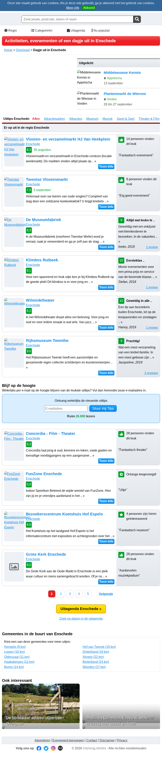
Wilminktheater (40, 300)
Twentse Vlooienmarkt (47, 179)
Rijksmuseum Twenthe (47, 340)
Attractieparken (54, 118)
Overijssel (23, 50)
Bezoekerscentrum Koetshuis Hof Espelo (64, 514)
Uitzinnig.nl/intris (94, 748)
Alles (36, 118)
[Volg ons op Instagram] (53, 748)
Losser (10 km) (14, 651)
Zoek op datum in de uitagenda (81, 618)
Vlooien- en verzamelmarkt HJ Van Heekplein (68, 139)
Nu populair (101, 30)
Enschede (33, 144)
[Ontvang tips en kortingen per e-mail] (60, 748)
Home (8, 50)
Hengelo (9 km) (15, 646)
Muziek (108, 118)
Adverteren (42, 740)
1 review (152, 247)
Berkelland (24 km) (96, 661)
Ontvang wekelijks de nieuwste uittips (81, 400)
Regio (12, 30)
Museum (92, 118)
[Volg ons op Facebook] (38, 748)
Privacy (122, 740)
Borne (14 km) (14, 667)
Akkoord (89, 7)
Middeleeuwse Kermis (122, 73)
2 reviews (151, 373)
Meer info (72, 7)
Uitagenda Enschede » (81, 609)
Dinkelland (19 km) (96, 651)
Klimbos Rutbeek (42, 260)
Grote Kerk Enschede (46, 554)
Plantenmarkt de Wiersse (125, 94)
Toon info (106, 166)
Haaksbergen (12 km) (19, 661)
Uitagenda (77, 30)
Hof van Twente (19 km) (99, 646)
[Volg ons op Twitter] (46, 748)
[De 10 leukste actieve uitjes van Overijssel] (41, 727)
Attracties (75, 118)
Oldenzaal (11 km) (17, 657)
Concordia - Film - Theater (50, 433)
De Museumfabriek (43, 220)
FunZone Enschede (44, 474)
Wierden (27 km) (94, 667)
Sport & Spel (126, 118)
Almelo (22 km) (93, 657)
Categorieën (43, 30)
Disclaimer (107, 740)
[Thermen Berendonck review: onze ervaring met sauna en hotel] (121, 727)
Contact (91, 740)
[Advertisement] (38, 85)
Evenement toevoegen (68, 740)
